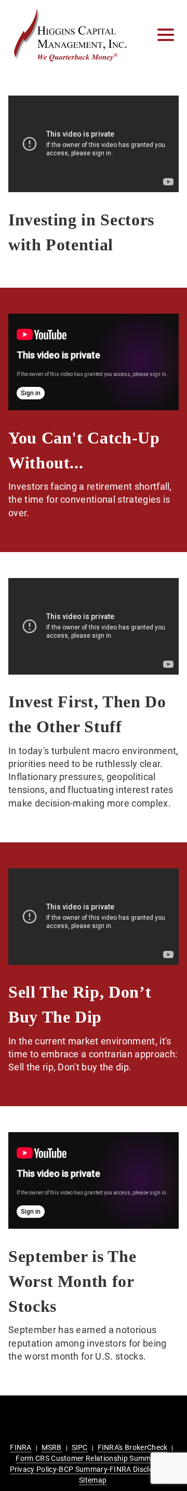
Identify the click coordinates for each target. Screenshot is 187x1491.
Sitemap (92, 1480)
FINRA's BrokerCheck (133, 1447)
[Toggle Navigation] (165, 35)
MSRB (52, 1447)
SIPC (80, 1447)
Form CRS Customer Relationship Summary (89, 1458)
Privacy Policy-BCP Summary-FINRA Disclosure (89, 1469)
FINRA (21, 1447)
